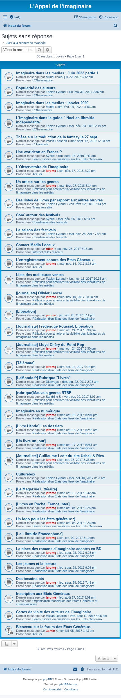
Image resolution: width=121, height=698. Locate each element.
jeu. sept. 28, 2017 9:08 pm (77, 567)
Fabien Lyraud (56, 92)
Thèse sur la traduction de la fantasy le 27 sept (56, 137)
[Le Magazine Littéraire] (36, 489)
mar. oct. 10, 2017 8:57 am (87, 478)
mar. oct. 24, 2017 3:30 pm (77, 348)
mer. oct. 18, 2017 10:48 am (78, 430)
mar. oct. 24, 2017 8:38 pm (77, 330)
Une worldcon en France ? (39, 152)
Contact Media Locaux (35, 245)
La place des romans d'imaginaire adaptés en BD (58, 549)
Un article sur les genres (37, 182)
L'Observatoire (42, 80)
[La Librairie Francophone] (39, 534)
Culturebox (25, 474)
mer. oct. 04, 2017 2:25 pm (77, 508)
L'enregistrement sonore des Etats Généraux (54, 260)
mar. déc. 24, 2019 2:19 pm (87, 126)
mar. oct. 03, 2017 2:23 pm (77, 522)
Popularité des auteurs (35, 88)
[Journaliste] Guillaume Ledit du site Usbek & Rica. (60, 456)
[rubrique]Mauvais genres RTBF (43, 393)
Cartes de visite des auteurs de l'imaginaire (53, 612)
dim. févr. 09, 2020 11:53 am (76, 106)
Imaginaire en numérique (38, 411)
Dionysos (52, 381)
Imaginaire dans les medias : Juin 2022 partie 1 (57, 73)
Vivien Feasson (56, 141)
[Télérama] (25, 363)
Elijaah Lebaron (56, 615)
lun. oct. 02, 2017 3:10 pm (77, 537)
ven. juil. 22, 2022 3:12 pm (75, 77)
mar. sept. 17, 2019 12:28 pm (90, 141)
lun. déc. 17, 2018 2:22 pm (77, 170)
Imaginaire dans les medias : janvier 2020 (52, 103)
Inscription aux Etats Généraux (43, 594)
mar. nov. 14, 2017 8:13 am (77, 263)
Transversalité (42, 207)
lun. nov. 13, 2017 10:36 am (87, 278)
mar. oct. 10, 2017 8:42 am (77, 493)
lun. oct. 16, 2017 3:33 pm (77, 459)
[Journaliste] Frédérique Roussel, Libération (54, 326)
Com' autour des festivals (38, 215)
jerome (51, 170)
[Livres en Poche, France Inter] (43, 504)
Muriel (50, 77)
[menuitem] (15, 17)
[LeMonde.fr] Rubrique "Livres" (43, 378)
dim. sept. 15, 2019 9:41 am (77, 155)
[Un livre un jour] (31, 441)
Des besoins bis (30, 579)
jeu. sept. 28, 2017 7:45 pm (77, 582)
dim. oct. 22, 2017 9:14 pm (77, 366)
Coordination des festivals (50, 222)
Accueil (37, 174)
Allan (49, 248)
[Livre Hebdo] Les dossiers (39, 426)
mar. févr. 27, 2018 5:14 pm (78, 185)
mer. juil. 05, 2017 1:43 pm (76, 630)
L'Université (40, 144)
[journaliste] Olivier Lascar (39, 293)
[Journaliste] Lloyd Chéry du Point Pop (50, 345)
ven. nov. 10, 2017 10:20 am (78, 297)
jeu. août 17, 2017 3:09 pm (77, 597)
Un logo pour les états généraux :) (45, 519)
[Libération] (26, 311)
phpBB (47, 679)
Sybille (50, 155)
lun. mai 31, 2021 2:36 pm (86, 92)
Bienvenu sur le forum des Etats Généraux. (53, 627)
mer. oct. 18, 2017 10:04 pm (78, 415)
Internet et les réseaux (47, 252)
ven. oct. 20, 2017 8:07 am (82, 396)
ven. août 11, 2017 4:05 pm (88, 615)
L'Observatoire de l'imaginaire (42, 167)
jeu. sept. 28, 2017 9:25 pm (77, 552)
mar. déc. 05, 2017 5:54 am (76, 219)
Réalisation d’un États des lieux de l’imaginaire (63, 318)
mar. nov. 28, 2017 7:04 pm (87, 233)
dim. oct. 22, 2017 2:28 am (80, 381)
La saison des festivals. (36, 230)
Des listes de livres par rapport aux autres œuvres (59, 200)
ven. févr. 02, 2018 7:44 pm (87, 204)
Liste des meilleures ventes (40, 275)
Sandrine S (53, 396)
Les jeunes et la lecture (36, 564)
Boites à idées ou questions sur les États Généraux (67, 159)
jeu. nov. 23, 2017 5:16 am (75, 248)
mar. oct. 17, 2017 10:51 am (78, 444)
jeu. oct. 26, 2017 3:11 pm (76, 315)
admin (50, 630)
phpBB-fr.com (68, 684)
